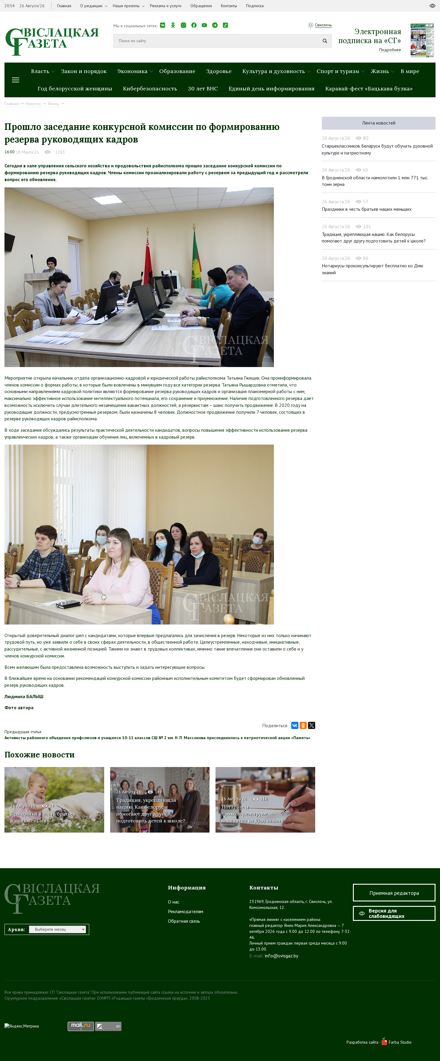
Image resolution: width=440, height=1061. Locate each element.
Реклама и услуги (165, 5)
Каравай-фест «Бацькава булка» (369, 88)
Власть (40, 71)
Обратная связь (184, 921)
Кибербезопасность (150, 88)
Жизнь (380, 71)
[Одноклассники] (303, 725)
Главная (64, 5)
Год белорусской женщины (75, 88)
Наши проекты (126, 5)
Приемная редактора (394, 892)
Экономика (132, 71)
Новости (33, 103)
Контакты (229, 5)
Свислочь (323, 25)
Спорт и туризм (338, 71)
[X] (311, 725)
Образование (177, 71)
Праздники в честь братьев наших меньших (367, 209)
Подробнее (390, 49)
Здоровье (219, 71)
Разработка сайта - (364, 1042)
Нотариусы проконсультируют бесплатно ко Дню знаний (252, 814)
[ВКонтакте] (294, 725)
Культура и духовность (273, 71)
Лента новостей (378, 123)
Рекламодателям (185, 911)
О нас (173, 902)
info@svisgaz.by (281, 956)
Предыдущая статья (22, 731)
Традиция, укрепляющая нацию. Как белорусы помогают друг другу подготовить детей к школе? (150, 810)
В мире (410, 71)
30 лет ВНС (203, 88)
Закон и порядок (84, 71)
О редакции (91, 5)
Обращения (201, 5)
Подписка (255, 5)
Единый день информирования (272, 88)
